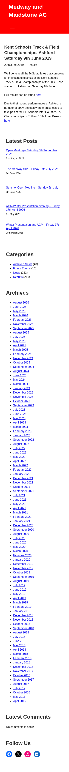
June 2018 (19, 641)
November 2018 (23, 619)
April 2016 (19, 701)
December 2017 (23, 666)
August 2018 (21, 632)
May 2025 (19, 341)
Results (32, 64)
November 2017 (23, 671)
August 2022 (21, 443)
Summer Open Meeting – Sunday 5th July (32, 187)
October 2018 (21, 623)
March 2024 (20, 383)
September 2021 (23, 491)
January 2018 (21, 662)
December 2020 (23, 525)
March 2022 (20, 465)
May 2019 (19, 593)
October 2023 (21, 401)
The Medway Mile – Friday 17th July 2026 (32, 169)
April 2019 (19, 598)
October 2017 (21, 675)
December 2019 (23, 563)
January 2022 (21, 473)
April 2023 (19, 422)
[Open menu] (12, 27)
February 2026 (22, 319)
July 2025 (19, 336)
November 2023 (23, 396)
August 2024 (21, 371)
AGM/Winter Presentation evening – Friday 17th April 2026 (33, 208)
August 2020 (21, 533)
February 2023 (22, 431)
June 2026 (19, 306)
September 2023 (23, 405)
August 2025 (21, 332)
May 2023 (19, 418)
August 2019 (21, 581)
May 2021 (19, 503)
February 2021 (22, 516)
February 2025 (22, 353)
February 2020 (22, 555)
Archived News (22, 264)
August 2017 (21, 683)
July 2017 (19, 688)
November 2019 (23, 568)
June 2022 (19, 452)
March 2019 (20, 602)
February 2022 (22, 469)
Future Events (22, 268)
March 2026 (20, 315)
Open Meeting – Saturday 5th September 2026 (31, 152)
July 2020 (19, 538)
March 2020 (20, 551)
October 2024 (21, 362)
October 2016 (21, 692)
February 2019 (22, 606)
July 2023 (19, 409)
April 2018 (19, 649)
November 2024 (23, 358)
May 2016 (19, 696)
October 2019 (21, 572)
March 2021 (20, 512)
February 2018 (22, 658)
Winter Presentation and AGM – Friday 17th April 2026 (33, 226)
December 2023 (23, 392)
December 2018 (23, 615)
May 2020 (19, 546)
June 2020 (19, 542)
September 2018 (23, 628)
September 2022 (23, 439)
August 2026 (21, 302)
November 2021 (23, 482)
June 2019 (19, 589)
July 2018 (19, 636)
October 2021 (21, 486)
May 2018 (19, 645)
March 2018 (20, 653)
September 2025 (23, 328)
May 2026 (19, 311)
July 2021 (19, 495)
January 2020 (21, 559)
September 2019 (23, 576)
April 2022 (19, 461)
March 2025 (20, 349)
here (38, 94)
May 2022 (19, 456)
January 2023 (21, 435)
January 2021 (21, 521)
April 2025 (19, 345)
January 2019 (21, 611)
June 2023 (19, 413)
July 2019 (19, 585)
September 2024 (23, 366)
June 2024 (19, 375)
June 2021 (19, 499)
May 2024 (19, 379)
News (16, 272)
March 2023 (20, 426)
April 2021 (19, 508)
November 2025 (23, 323)
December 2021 (23, 478)
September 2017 (23, 679)
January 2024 (21, 388)
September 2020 (23, 529)
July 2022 (19, 448)
